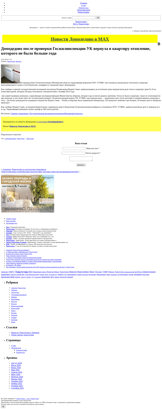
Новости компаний (17, 306)
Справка (13, 317)
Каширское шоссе (40, 272)
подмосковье (122, 274)
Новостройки (83, 12)
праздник (145, 274)
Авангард (4, 272)
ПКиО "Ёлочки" (95, 272)
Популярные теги (11, 223)
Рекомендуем (20, 352)
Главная (83, 3)
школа (57, 277)
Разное (13, 311)
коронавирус (72, 274)
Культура (50, 272)
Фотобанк (14, 320)
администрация (148, 272)
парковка (114, 274)
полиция (138, 274)
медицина (92, 274)
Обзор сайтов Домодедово (22, 335)
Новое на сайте (11, 221)
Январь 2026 (16, 379)
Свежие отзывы (11, 219)
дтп (65, 274)
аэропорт (5, 274)
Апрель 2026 (16, 372)
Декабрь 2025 (17, 381)
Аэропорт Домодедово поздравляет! (17, 250)
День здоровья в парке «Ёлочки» (16, 256)
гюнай (42, 274)
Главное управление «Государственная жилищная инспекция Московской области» (47, 113)
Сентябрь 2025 (17, 388)
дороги (60, 274)
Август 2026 (16, 363)
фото (52, 277)
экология (63, 277)
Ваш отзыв (30, 138)
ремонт (17, 277)
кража (79, 274)
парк (108, 274)
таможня (38, 277)
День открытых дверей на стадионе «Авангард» (21, 263)
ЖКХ (31, 272)
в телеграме (50, 122)
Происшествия (83, 10)
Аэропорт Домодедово (18, 288)
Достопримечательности (18, 295)
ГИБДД (11, 272)
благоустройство (17, 274)
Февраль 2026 (17, 377)
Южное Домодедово (116, 272)
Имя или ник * (93, 148)
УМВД (105, 272)
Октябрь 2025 (17, 386)
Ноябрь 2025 (16, 383)
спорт (28, 277)
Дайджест (14, 290)
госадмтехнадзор (32, 274)
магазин (85, 274)
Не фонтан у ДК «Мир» (13, 265)
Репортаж (14, 315)
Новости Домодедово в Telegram (25, 333)
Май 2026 (15, 370)
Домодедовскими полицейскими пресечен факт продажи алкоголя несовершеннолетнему (40, 172)
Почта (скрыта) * (93, 153)
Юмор (13, 322)
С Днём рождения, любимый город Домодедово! (21, 252)
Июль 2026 (16, 365)
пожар (131, 274)
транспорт (45, 277)
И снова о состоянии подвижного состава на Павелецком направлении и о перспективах (34, 261)
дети (46, 274)
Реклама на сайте (21, 350)
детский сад (52, 274)
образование (101, 274)
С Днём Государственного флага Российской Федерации (23, 258)
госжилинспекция (10, 138)
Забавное (14, 297)
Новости (18, 61)
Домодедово (11, 61)
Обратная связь (83, 8)
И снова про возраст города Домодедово (19, 254)
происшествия (7, 277)
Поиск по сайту (67, 18)
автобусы (138, 272)
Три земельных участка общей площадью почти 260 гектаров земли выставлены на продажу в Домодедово (40, 267)
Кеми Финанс (15, 299)
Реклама (13, 313)
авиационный (129, 272)
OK (3, 407)
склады (23, 277)
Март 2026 (15, 374)
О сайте (83, 5)
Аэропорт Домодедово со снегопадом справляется (24, 169)
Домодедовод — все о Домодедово (27, 399)
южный (70, 277)
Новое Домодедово (61, 272)
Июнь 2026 (16, 368)
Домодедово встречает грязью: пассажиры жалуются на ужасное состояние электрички (33, 259)
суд (33, 277)
